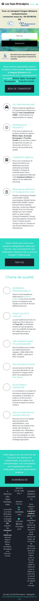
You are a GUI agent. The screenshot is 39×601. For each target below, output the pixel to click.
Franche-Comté (26, 81)
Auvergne (31, 78)
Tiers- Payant (17, 377)
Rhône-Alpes (19, 78)
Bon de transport (19, 88)
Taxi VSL (19, 36)
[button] (32, 3)
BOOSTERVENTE (8, 597)
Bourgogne (9, 81)
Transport (19, 43)
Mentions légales (23, 597)
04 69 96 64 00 (19, 479)
